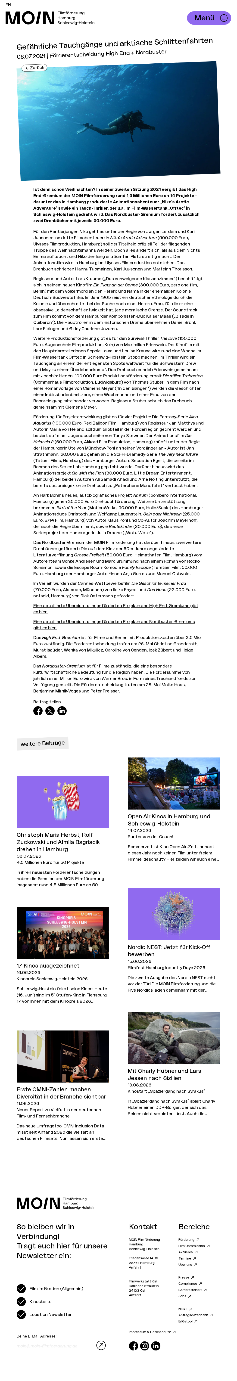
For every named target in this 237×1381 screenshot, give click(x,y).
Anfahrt (135, 1267)
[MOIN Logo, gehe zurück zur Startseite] (78, 18)
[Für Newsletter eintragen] (100, 1345)
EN (8, 5)
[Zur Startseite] (118, 1203)
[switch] (50, 1288)
